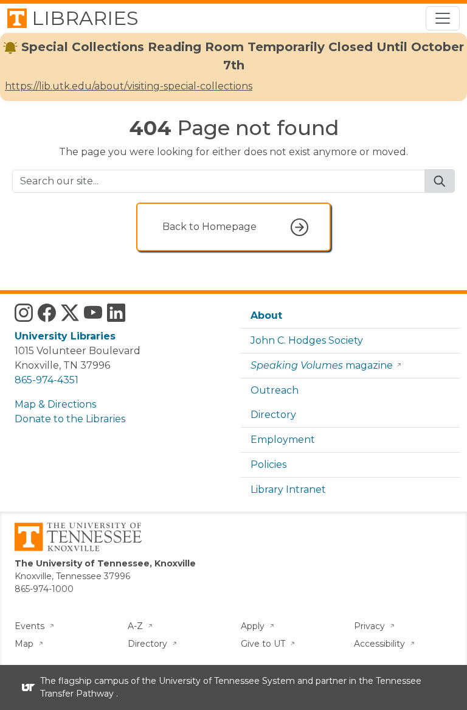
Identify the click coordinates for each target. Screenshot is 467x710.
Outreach (275, 390)
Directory (273, 414)
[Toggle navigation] (443, 18)
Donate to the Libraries (70, 419)
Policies (268, 464)
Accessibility (380, 643)
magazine (322, 365)
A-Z (136, 626)
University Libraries (65, 336)
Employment (283, 439)
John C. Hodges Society (307, 340)
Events (31, 626)
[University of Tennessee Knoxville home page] (78, 536)
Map (25, 643)
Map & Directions (55, 404)
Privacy (370, 626)
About (266, 315)
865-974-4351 (46, 380)
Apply (254, 626)
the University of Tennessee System (218, 680)
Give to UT (264, 643)
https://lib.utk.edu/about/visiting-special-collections (128, 86)
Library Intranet (288, 489)
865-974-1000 (44, 588)
